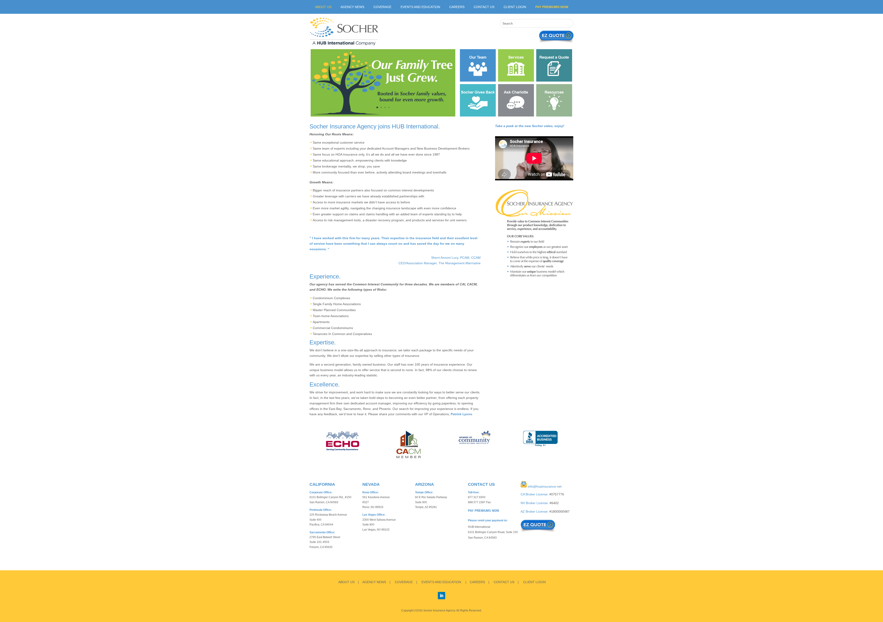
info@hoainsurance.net (545, 486)
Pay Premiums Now (551, 7)
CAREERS (477, 582)
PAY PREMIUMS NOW (483, 510)
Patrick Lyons (461, 414)
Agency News (352, 7)
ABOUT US (323, 7)
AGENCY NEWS (374, 582)
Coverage (382, 7)
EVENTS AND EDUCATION (441, 582)
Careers (456, 7)
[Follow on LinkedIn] (441, 595)
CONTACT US (504, 582)
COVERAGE (404, 582)
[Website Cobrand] (383, 115)
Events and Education (420, 7)
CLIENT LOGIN (515, 7)
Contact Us (484, 7)
